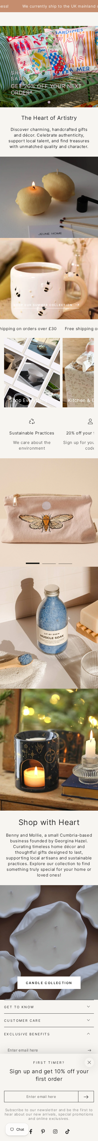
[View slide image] (49, 512)
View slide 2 (49, 560)
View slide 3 (65, 560)
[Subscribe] (91, 1050)
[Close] (89, 1062)
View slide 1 (32, 560)
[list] (49, 435)
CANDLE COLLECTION (49, 983)
